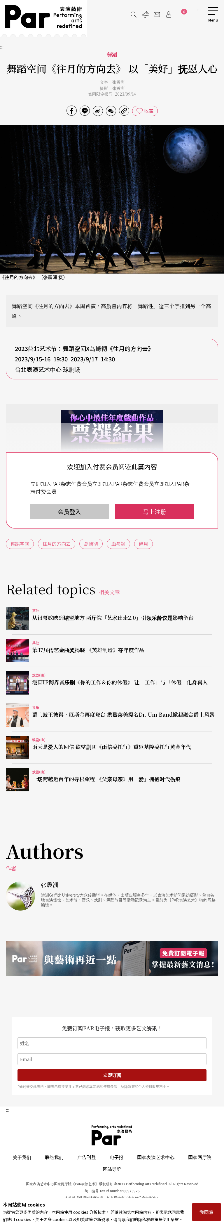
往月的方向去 (57, 543)
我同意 (207, 1212)
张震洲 (118, 82)
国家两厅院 (199, 1157)
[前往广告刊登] (145, 14)
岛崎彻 (91, 543)
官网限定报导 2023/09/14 (112, 94)
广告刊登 (86, 1157)
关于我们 (22, 1157)
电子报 (116, 1157)
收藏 (148, 110)
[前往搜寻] (133, 14)
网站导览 (112, 1168)
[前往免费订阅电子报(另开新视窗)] (112, 958)
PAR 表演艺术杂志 (112, 1135)
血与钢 (118, 543)
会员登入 (69, 511)
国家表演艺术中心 (155, 1157)
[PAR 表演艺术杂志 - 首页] (44, 18)
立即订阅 (112, 1075)
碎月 (143, 543)
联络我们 (54, 1157)
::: (199, 9)
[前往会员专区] (168, 14)
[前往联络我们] (157, 14)
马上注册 (154, 511)
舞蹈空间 (19, 543)
